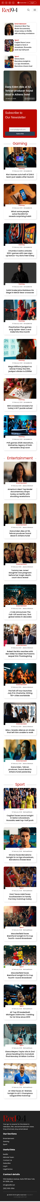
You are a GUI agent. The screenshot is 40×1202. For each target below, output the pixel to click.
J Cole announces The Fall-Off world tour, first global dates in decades (20, 614)
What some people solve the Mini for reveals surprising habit (20, 214)
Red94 (5, 1154)
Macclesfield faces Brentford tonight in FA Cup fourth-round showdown (20, 936)
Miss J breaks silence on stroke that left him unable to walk (20, 731)
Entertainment (20, 24)
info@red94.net (9, 1185)
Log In (5, 1166)
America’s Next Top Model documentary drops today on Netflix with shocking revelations (20, 493)
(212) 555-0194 (8, 1188)
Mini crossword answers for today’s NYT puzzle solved (20, 407)
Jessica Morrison (27, 486)
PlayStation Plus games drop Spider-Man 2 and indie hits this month (20, 329)
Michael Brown (27, 812)
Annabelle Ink (28, 171)
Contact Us (7, 1160)
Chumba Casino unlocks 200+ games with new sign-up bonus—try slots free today (20, 253)
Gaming (22, 168)
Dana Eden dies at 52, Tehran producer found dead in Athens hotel (20, 533)
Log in (32, 3)
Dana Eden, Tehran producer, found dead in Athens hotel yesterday (20, 769)
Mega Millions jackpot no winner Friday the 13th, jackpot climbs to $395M (20, 369)
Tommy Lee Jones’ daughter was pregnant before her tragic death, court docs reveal (20, 574)
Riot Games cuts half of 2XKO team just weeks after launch (20, 175)
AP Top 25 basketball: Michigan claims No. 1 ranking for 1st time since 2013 (20, 1014)
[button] (28, 10)
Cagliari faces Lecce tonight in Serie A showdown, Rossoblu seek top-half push (20, 818)
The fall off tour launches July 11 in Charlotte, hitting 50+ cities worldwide (20, 693)
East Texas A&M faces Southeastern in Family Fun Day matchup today (20, 896)
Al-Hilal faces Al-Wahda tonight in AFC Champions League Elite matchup (20, 1093)
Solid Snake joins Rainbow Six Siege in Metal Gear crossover (20, 291)
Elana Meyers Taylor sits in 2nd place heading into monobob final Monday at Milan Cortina (20, 1054)
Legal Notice (8, 1169)
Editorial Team (8, 1157)
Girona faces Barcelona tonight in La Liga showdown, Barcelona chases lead (20, 857)
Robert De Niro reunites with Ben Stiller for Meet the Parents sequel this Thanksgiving (20, 653)
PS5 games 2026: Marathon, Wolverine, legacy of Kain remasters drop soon (20, 445)
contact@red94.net (20, 1197)
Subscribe (23, 3)
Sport (17, 40)
